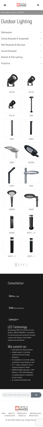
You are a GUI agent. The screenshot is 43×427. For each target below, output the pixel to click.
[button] (5, 5)
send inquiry (12, 320)
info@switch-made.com (16, 308)
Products (13, 12)
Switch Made (5, 12)
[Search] (36, 395)
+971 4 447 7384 (14, 296)
